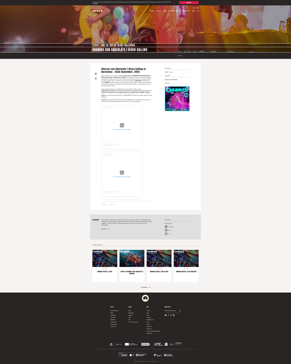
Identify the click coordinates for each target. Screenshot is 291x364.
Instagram (113, 204)
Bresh (130, 310)
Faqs (148, 322)
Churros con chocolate (133, 322)
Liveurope (149, 317)
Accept (189, 2)
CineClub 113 (186, 11)
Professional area (150, 319)
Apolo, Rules (149, 328)
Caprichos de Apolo (114, 310)
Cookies (95, 3)
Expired (179, 55)
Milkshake (130, 315)
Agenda (152, 11)
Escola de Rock (113, 322)
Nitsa (130, 319)
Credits (148, 324)
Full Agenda (144, 287)
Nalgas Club (131, 312)
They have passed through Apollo (153, 331)
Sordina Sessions (113, 324)
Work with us (149, 326)
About (148, 315)
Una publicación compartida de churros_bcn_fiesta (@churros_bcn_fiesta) (122, 149)
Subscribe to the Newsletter (170, 310)
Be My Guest (113, 315)
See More (103, 228)
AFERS (111, 312)
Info (193, 11)
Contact (148, 310)
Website (104, 204)
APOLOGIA (112, 319)
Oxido (130, 317)
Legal (135, 361)
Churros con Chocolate (171, 79)
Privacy (138, 361)
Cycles (159, 11)
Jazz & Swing (113, 317)
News (148, 312)
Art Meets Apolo (174, 11)
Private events (149, 333)
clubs (165, 11)
